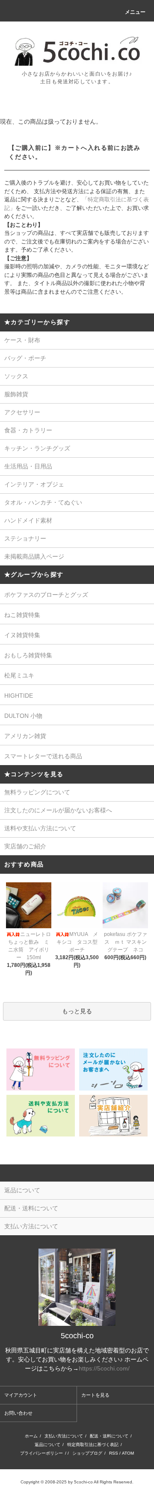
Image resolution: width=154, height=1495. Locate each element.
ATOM (128, 1453)
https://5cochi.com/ (104, 1368)
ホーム (31, 1436)
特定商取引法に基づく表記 (92, 1444)
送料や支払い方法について (40, 828)
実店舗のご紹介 (25, 846)
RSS (113, 1453)
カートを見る (95, 1395)
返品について (47, 1444)
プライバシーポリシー (41, 1453)
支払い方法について (63, 1436)
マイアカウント (20, 1395)
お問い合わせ (18, 1413)
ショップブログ (87, 1453)
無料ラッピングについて (37, 792)
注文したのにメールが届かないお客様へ (58, 810)
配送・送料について (109, 1436)
